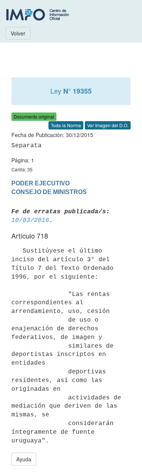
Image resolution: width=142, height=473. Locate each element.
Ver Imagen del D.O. (107, 125)
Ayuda (23, 459)
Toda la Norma (66, 125)
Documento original (34, 116)
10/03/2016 (30, 220)
